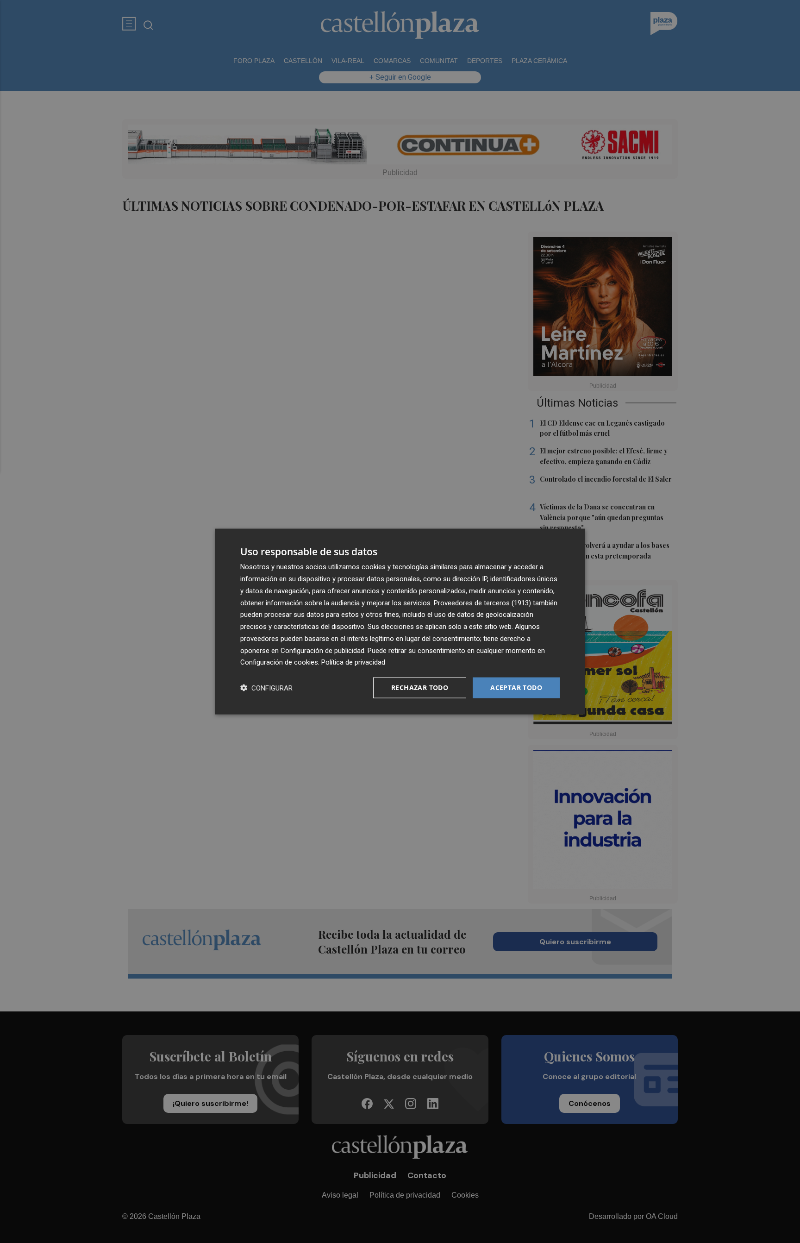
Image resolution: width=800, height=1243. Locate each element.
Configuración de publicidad (322, 650)
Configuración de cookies (279, 662)
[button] (266, 688)
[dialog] (400, 622)
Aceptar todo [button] (516, 687)
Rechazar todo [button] (419, 687)
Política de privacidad (353, 662)
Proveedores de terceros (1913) (482, 602)
